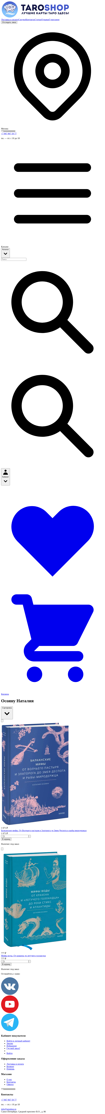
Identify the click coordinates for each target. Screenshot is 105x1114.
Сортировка (7, 708)
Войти (10, 1053)
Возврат (10, 1066)
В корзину (6, 839)
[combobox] (13, 259)
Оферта (10, 1084)
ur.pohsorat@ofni (8, 1109)
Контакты (30, 19)
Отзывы (45, 19)
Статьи (38, 19)
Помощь (10, 1069)
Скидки (22, 19)
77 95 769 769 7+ (9, 133)
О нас (9, 1079)
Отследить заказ (9, 22)
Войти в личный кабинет (18, 1041)
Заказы (10, 1043)
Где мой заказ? (13, 1048)
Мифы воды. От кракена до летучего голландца (23, 956)
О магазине (54, 19)
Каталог (5, 249)
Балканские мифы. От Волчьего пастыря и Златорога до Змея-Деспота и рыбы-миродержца (44, 830)
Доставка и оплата (9, 19)
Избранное (12, 1046)
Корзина (5, 694)
